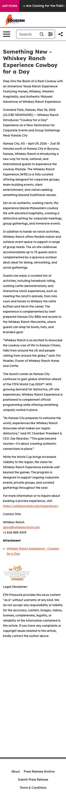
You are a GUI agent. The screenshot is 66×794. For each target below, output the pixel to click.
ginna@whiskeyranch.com (21, 527)
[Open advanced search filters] (50, 34)
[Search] (41, 34)
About (15, 771)
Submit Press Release (33, 779)
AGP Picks (9, 6)
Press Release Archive (39, 771)
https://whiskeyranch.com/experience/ (30, 506)
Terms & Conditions (33, 787)
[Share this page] (60, 34)
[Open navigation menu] (6, 34)
